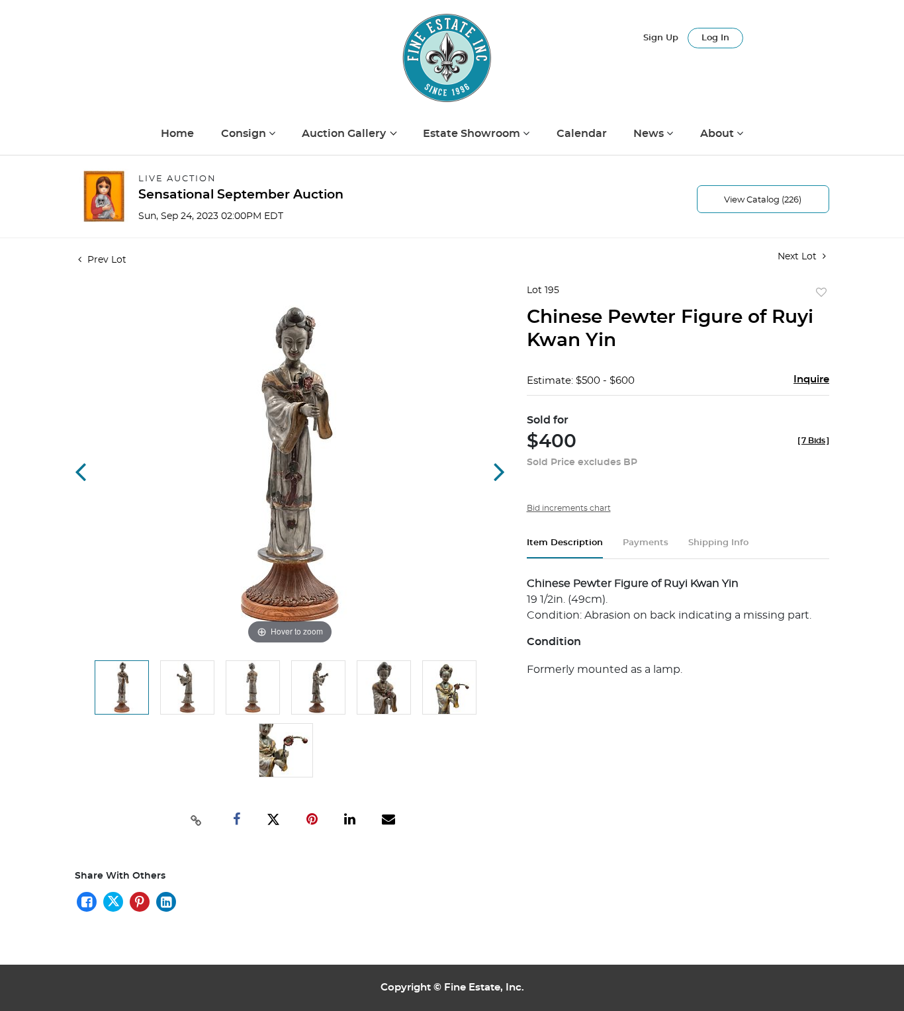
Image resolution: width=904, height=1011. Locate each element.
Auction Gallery (345, 133)
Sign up (660, 38)
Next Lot (798, 256)
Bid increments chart (569, 508)
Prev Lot (105, 260)
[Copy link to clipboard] (196, 819)
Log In (715, 38)
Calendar (582, 133)
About (718, 133)
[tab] (565, 548)
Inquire (811, 379)
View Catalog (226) (762, 200)
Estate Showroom (473, 133)
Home (177, 133)
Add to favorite (821, 293)
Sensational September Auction (240, 195)
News (649, 133)
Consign (245, 133)
